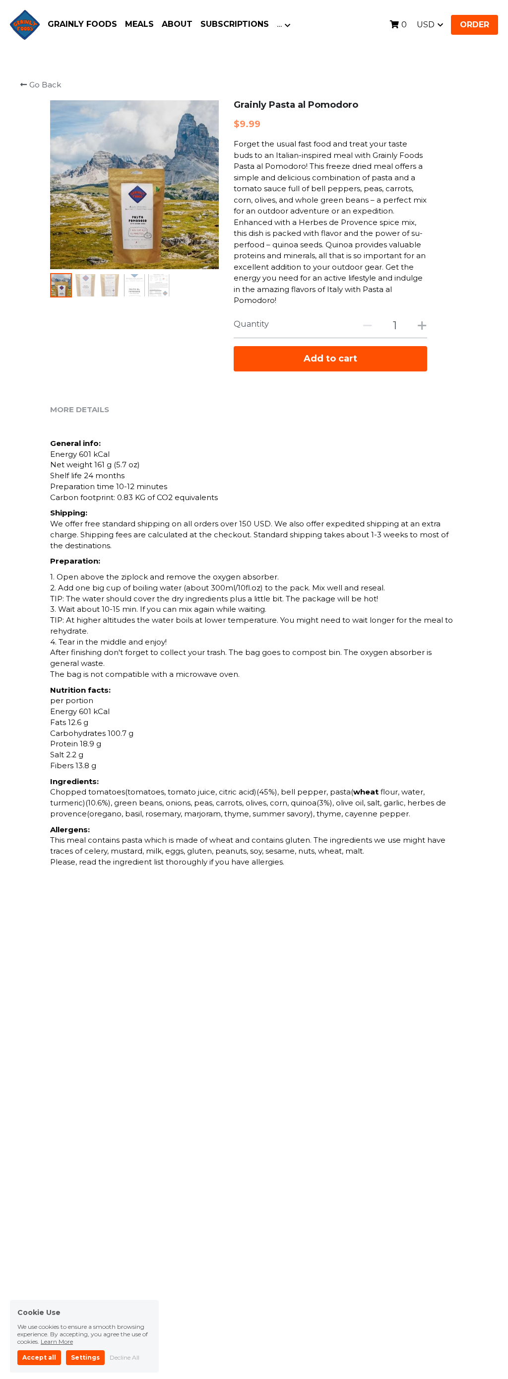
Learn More (57, 1338)
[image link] (25, 24)
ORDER (474, 24)
